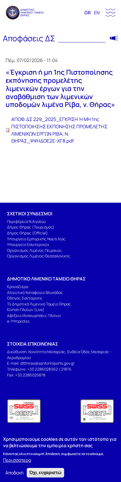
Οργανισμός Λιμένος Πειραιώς (34, 250)
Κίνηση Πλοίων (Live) (25, 309)
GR (87, 13)
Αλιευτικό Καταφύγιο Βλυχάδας (35, 292)
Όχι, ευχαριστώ (45, 472)
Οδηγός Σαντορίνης (24, 298)
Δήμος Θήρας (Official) (27, 233)
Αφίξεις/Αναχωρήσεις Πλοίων (34, 315)
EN (97, 13)
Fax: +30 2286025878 (26, 375)
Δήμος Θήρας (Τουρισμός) (30, 227)
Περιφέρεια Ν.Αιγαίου (26, 221)
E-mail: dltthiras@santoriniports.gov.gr (41, 363)
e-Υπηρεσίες (18, 321)
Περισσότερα (17, 460)
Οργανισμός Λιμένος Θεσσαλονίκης (38, 256)
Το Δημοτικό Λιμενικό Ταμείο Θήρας (39, 304)
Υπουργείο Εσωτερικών (28, 244)
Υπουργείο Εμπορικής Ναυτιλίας (36, 238)
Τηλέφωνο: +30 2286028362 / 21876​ (39, 369)
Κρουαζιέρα (17, 286)
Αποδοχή (14, 473)
